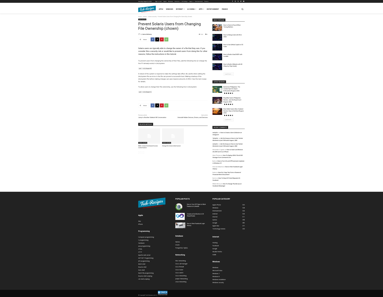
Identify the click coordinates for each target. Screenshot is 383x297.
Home (140, 16)
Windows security (218, 282)
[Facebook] (232, 1)
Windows (215, 267)
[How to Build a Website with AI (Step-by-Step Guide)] (217, 66)
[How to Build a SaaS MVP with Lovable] (217, 57)
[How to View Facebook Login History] (180, 225)
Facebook (215, 246)
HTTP (140, 252)
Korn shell (141, 270)
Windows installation (219, 279)
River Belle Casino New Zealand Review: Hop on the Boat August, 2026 (233, 111)
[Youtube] (243, 1)
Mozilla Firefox (217, 252)
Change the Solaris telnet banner (171, 146)
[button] (242, 9)
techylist (215, 132)
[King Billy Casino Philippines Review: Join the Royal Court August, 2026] (217, 100)
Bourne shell (142, 267)
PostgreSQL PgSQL (181, 248)
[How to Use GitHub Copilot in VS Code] (217, 47)
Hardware (141, 243)
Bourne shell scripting (145, 276)
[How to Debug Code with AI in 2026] (217, 37)
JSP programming (144, 261)
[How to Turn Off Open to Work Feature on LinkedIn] (178, 206)
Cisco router (179, 270)
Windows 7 (216, 273)
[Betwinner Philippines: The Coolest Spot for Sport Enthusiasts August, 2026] (217, 89)
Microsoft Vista (217, 270)
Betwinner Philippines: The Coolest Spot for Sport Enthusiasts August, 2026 (231, 89)
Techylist (215, 138)
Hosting (214, 243)
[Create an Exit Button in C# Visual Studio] (180, 216)
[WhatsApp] (166, 39)
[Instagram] (235, 1)
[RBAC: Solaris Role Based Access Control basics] (149, 136)
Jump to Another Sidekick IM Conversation (152, 117)
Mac (139, 221)
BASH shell (141, 264)
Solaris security (152, 16)
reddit (214, 255)
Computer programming (146, 237)
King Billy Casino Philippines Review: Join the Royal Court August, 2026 (232, 100)
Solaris (145, 16)
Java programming (144, 246)
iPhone (140, 224)
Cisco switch (179, 273)
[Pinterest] (162, 39)
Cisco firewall (179, 267)
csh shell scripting (144, 279)
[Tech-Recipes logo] (147, 9)
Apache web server (144, 255)
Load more (228, 74)
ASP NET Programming (145, 258)
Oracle (177, 245)
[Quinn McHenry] (139, 34)
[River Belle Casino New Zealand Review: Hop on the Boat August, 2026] (217, 111)
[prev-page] (139, 152)
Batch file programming (145, 273)
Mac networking (180, 261)
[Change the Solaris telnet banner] (173, 136)
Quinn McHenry (147, 34)
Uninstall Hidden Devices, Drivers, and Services (193, 117)
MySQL (177, 242)
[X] (238, 1)
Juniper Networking (181, 279)
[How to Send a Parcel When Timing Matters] (217, 27)
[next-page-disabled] (142, 152)
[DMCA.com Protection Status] (163, 295)
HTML (140, 249)
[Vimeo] (241, 1)
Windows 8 (216, 276)
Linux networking (180, 282)
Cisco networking (180, 276)
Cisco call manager (181, 264)
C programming (143, 240)
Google (214, 249)
